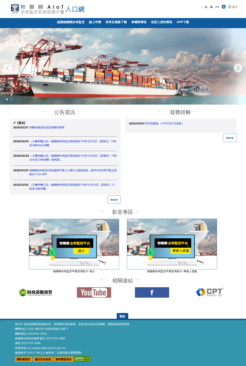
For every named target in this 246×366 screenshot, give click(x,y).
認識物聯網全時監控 (71, 22)
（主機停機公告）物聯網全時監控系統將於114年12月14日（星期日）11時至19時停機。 (72, 186)
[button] (7, 99)
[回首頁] (48, 8)
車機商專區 (139, 22)
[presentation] (7, 68)
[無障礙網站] (82, 359)
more (114, 199)
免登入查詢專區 (161, 22)
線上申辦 (95, 22)
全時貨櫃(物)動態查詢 (164, 27)
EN (217, 7)
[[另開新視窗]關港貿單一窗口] (210, 292)
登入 (234, 6)
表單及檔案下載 (116, 22)
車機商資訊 (138, 27)
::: (202, 7)
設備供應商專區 (115, 27)
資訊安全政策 (43, 359)
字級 (224, 7)
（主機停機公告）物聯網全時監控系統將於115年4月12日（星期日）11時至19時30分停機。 (72, 143)
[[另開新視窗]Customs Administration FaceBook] (152, 292)
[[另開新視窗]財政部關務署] (36, 292)
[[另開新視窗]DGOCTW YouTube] (94, 292)
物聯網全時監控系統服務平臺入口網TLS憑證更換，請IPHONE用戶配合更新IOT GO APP (73, 172)
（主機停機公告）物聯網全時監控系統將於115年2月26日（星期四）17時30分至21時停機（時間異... (73, 157)
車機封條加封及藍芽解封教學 (46, 127)
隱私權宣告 (23, 359)
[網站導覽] (211, 6)
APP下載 (183, 22)
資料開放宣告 (63, 359)
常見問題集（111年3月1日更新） (164, 123)
